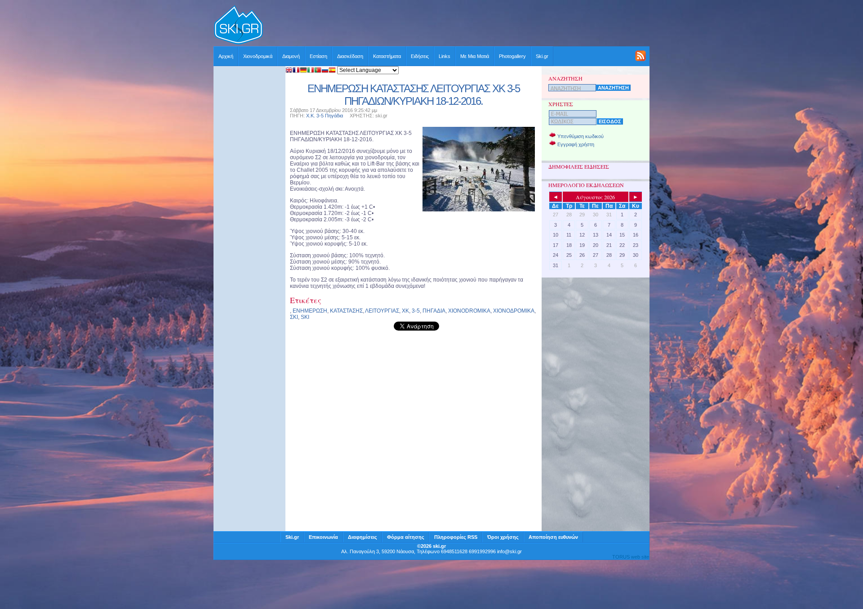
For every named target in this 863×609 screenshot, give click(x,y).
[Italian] (310, 71)
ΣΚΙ (294, 317)
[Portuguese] (317, 71)
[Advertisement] (456, 25)
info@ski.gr (509, 551)
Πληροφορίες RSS (455, 537)
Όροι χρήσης (503, 537)
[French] (296, 71)
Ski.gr (542, 56)
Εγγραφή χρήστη (575, 144)
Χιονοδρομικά (257, 56)
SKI (305, 317)
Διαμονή (291, 56)
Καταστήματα (387, 56)
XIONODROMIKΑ (469, 311)
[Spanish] (332, 71)
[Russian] (325, 71)
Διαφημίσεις (362, 537)
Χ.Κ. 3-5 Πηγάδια (324, 115)
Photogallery (512, 56)
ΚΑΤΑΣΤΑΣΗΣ (346, 311)
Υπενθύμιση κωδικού (580, 136)
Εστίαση (318, 56)
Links (444, 56)
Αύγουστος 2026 (595, 197)
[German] (303, 71)
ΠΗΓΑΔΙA (434, 311)
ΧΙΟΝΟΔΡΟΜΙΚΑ (513, 311)
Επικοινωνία (323, 537)
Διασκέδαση (350, 56)
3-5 (416, 311)
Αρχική (225, 56)
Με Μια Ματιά (474, 56)
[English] (289, 71)
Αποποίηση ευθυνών (553, 537)
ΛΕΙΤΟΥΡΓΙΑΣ (382, 311)
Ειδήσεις (420, 56)
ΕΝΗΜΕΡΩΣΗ (310, 311)
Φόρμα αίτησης (405, 537)
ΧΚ (405, 311)
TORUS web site (630, 557)
